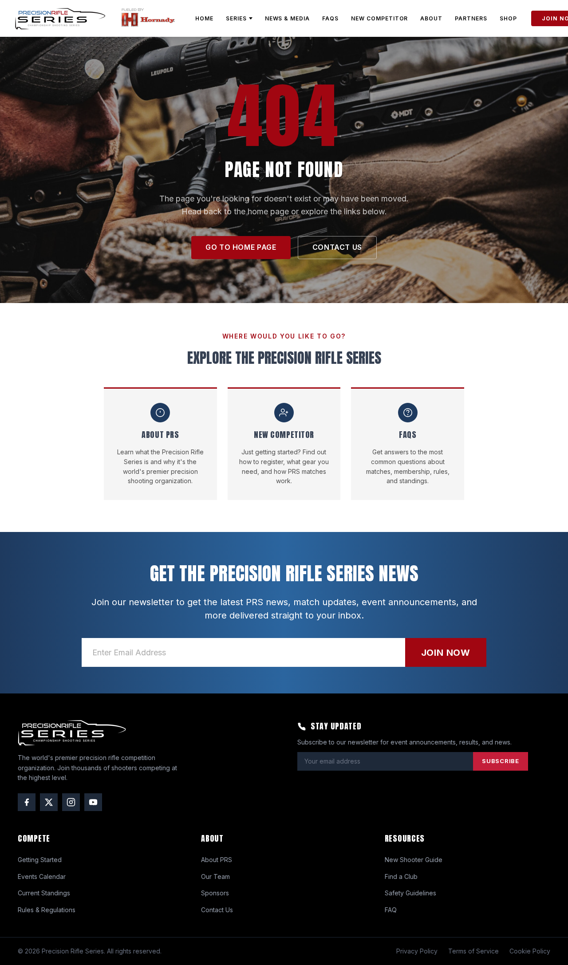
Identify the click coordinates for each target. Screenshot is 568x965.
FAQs (330, 18)
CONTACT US (337, 247)
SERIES (236, 18)
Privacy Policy (417, 951)
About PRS (216, 859)
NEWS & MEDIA (287, 18)
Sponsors (215, 893)
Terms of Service (473, 951)
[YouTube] (93, 802)
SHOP (508, 18)
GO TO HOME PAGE (240, 247)
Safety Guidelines (410, 893)
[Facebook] (27, 802)
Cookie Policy (529, 951)
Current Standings (44, 893)
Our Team (215, 876)
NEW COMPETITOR (379, 18)
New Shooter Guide (413, 859)
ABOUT (431, 18)
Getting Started (40, 859)
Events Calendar (42, 876)
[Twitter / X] (49, 802)
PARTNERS (471, 18)
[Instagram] (71, 802)
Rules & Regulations (46, 910)
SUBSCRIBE (500, 760)
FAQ (391, 910)
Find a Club (401, 876)
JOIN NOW (445, 652)
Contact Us (217, 910)
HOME (204, 18)
